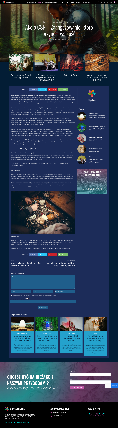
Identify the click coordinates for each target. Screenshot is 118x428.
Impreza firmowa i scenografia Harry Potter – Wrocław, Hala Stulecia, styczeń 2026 (97, 128)
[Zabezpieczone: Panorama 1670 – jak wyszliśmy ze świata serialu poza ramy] (81, 116)
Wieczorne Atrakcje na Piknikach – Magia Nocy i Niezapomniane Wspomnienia (26, 264)
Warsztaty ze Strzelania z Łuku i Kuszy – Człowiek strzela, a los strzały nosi (97, 77)
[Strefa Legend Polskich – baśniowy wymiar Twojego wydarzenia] (81, 138)
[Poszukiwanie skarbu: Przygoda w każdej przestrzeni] (21, 62)
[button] (111, 2)
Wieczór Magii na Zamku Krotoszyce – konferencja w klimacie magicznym (96, 150)
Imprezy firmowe (69, 22)
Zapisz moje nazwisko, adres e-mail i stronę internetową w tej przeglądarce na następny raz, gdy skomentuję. (35, 295)
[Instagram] (101, 2)
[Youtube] (107, 2)
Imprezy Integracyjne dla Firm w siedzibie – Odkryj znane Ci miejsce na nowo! (61, 264)
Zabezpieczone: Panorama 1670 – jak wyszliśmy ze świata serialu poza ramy (97, 117)
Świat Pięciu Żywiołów (71, 75)
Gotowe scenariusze (56, 22)
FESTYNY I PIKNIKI (92, 135)
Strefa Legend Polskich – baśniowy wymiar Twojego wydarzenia (96, 139)
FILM (90, 156)
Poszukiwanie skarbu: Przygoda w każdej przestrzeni (21, 76)
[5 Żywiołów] (51, 39)
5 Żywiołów (57, 39)
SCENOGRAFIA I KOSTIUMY (94, 113)
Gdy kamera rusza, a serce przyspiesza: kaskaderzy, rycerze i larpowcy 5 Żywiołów (46, 77)
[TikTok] (104, 2)
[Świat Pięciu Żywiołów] (71, 62)
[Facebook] (98, 2)
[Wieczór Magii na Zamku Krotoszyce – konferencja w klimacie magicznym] (81, 149)
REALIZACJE (95, 333)
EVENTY (46, 22)
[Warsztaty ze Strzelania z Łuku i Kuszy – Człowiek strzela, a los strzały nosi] (97, 62)
